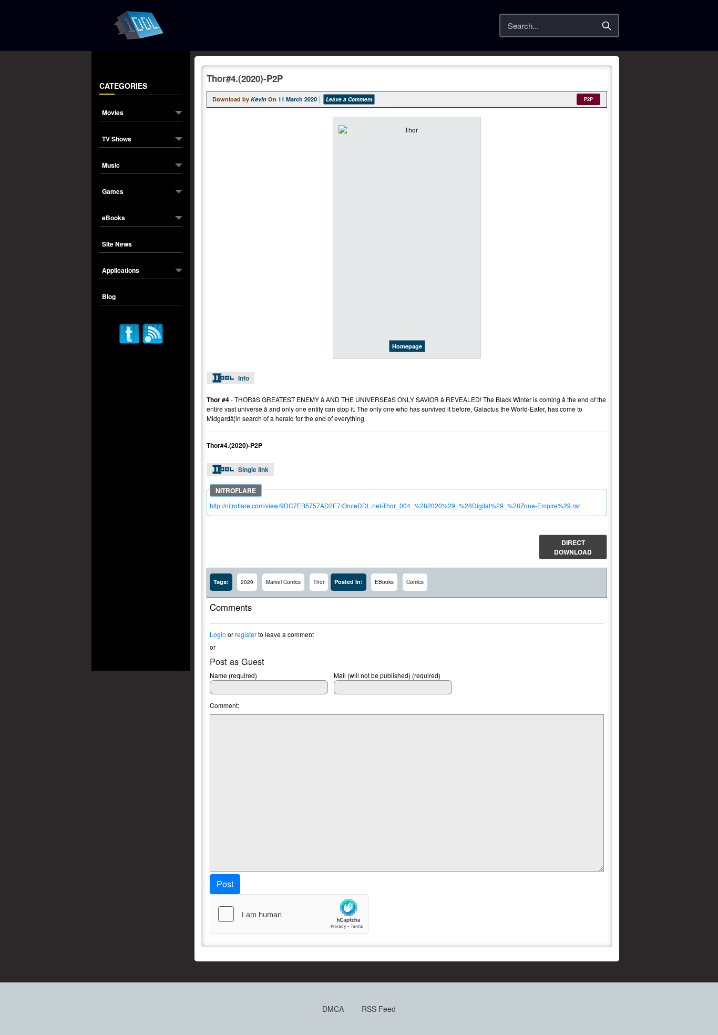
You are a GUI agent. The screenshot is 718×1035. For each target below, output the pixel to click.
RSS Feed (379, 1008)
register (246, 634)
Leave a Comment (349, 99)
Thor (318, 582)
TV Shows (116, 140)
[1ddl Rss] (152, 332)
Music (111, 166)
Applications (120, 271)
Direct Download (573, 547)
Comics (415, 582)
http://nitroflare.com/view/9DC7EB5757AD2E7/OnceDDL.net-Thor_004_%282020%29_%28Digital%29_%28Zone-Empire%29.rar (395, 505)
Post (225, 884)
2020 (247, 582)
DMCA (333, 1008)
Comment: (224, 705)
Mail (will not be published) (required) (387, 675)
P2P (588, 99)
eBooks (113, 218)
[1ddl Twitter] (129, 332)
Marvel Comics (283, 582)
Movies (113, 113)
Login (218, 634)
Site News (117, 245)
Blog (109, 297)
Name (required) (233, 675)
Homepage (407, 346)
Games (113, 192)
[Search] (606, 25)
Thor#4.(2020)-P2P (245, 78)
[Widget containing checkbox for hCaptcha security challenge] (289, 914)
